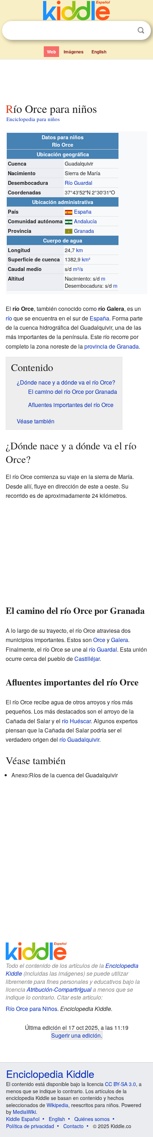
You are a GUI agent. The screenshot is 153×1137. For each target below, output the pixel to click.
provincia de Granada (111, 346)
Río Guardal (78, 182)
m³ (76, 268)
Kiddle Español (22, 1118)
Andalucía (85, 221)
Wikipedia (57, 1105)
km (79, 250)
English (98, 51)
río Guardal (103, 649)
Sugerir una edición (76, 1035)
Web (51, 51)
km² (86, 259)
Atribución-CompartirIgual (59, 989)
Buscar (140, 30)
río (9, 318)
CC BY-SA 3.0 (120, 1084)
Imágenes (74, 51)
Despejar (126, 31)
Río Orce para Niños (31, 1009)
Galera (119, 640)
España (82, 211)
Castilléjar (87, 658)
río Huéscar (76, 721)
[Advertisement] (76, 79)
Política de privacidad (30, 1126)
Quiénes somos (92, 1118)
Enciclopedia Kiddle (50, 1073)
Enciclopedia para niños (33, 118)
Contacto (73, 1126)
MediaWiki (24, 1111)
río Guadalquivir (79, 739)
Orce (99, 640)
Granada (84, 230)
